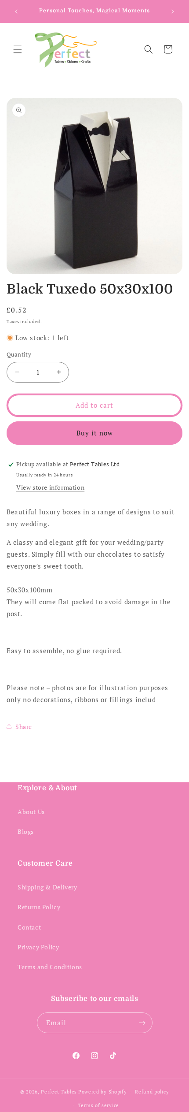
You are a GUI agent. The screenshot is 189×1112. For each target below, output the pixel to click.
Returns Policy (39, 907)
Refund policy (152, 1092)
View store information (50, 487)
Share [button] (23, 726)
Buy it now (94, 432)
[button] (17, 49)
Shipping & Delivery (47, 887)
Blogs (26, 831)
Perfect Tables (59, 1092)
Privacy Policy (38, 947)
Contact (29, 927)
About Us (31, 811)
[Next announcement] (172, 11)
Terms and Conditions (50, 967)
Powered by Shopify (102, 1092)
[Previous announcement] (16, 11)
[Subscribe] (142, 1022)
